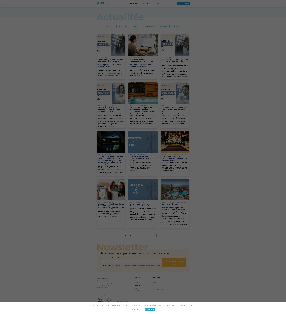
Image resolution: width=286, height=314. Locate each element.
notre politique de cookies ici (185, 305)
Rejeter (141, 309)
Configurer (134, 309)
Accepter (149, 309)
